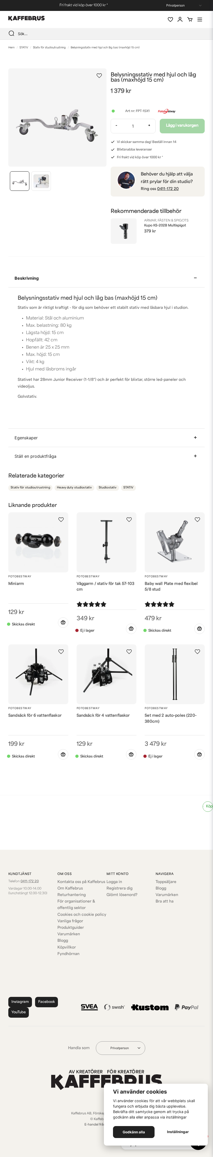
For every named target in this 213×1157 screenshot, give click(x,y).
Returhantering (71, 895)
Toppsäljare (166, 882)
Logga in (114, 882)
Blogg (62, 941)
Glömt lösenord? (121, 895)
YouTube (18, 1012)
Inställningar (178, 1132)
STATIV (23, 47)
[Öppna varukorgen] (190, 19)
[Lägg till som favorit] (170, 19)
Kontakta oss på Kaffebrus (81, 882)
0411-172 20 (168, 189)
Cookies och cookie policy (81, 915)
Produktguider (70, 928)
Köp (209, 806)
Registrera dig (119, 889)
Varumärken (68, 934)
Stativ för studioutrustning (49, 47)
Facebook (46, 1002)
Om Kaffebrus (70, 889)
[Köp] (63, 622)
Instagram (20, 1002)
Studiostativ (108, 487)
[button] (99, 75)
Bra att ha (165, 902)
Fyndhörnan (68, 954)
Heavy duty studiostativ (74, 487)
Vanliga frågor (70, 921)
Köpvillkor (66, 948)
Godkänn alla (134, 1132)
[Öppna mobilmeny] (200, 19)
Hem (11, 47)
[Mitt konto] (180, 19)
